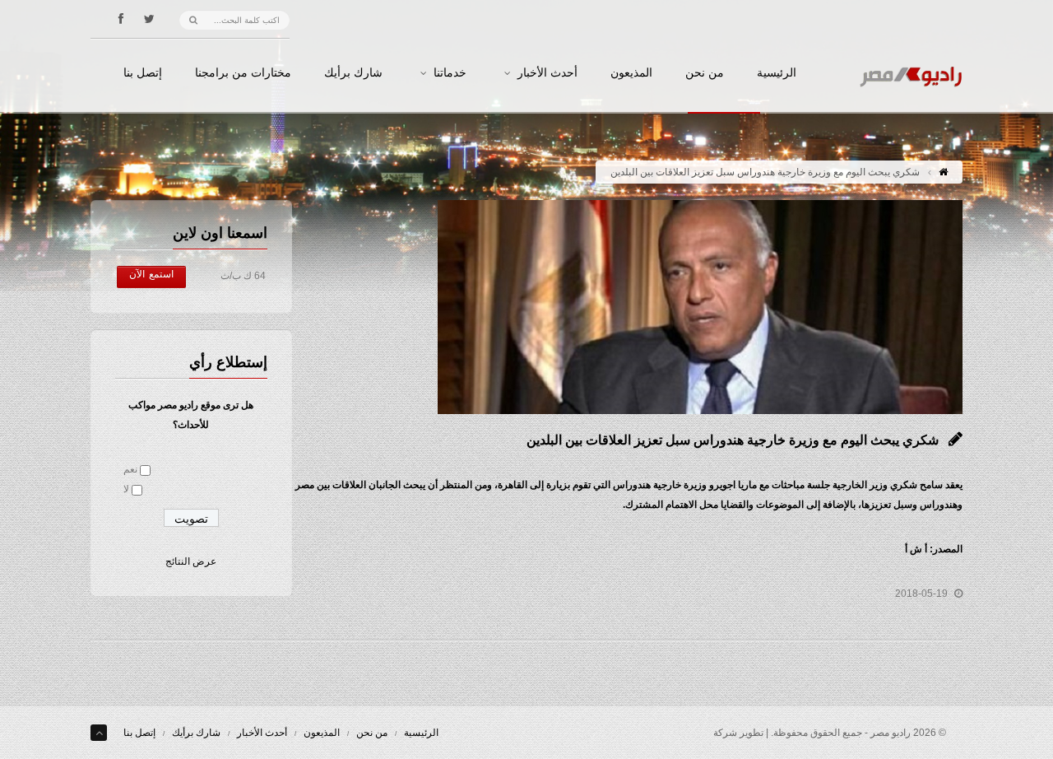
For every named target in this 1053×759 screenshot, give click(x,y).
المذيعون (631, 73)
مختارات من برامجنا (243, 73)
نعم (130, 469)
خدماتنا (450, 73)
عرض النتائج (190, 561)
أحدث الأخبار (547, 73)
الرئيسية (776, 73)
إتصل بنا (142, 73)
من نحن (704, 73)
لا (126, 489)
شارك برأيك (353, 73)
